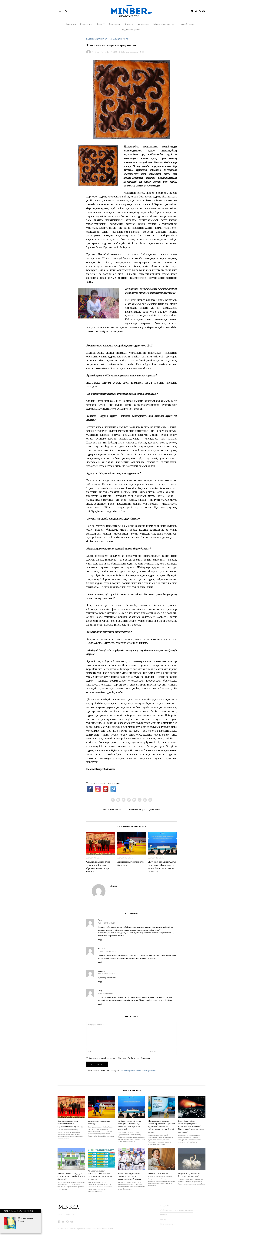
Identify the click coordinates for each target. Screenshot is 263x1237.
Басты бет (71, 24)
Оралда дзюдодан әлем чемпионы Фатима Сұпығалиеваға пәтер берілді (98, 866)
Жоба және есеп (166, 1224)
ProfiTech (108, 1228)
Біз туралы (164, 1205)
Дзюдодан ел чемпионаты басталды (130, 863)
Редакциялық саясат (131, 29)
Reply (100, 939)
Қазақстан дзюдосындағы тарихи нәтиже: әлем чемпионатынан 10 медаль (129, 1176)
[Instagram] (199, 11)
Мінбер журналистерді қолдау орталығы (176, 1210)
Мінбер (113, 885)
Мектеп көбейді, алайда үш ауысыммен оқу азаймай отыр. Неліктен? (71, 1176)
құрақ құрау (154, 810)
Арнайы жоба (187, 24)
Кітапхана (128, 24)
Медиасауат (143, 24)
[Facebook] (192, 11)
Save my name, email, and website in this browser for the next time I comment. (119, 1058)
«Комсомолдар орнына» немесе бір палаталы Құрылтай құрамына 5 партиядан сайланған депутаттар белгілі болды (161, 1126)
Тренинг (163, 1214)
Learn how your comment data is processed (138, 1070)
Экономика (114, 24)
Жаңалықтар (86, 24)
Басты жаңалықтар (96, 39)
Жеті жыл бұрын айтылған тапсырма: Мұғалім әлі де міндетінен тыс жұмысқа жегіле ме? (162, 866)
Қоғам (99, 24)
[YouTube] (203, 11)
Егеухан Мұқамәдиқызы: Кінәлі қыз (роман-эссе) (189, 1175)
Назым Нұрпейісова (112, 810)
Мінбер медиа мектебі (163, 24)
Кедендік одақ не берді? (25, 1219)
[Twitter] (196, 11)
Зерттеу (163, 1219)
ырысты (101, 970)
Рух (126, 39)
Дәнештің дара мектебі (158, 1173)
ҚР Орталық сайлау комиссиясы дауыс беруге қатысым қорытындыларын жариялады (100, 1174)
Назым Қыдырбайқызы (135, 810)
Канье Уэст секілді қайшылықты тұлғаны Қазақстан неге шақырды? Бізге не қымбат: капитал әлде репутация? (191, 1126)
